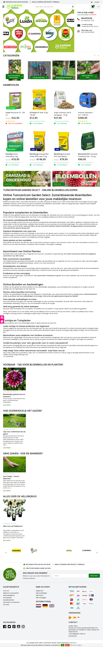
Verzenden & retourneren (11, 602)
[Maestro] (91, 599)
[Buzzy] (34, 550)
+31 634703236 (40, 353)
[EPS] (78, 595)
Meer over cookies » (76, 645)
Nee (67, 645)
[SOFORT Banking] (72, 595)
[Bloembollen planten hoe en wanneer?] (14, 379)
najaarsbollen (7, 224)
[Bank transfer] (78, 591)
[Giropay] (91, 595)
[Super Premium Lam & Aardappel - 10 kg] (63, 99)
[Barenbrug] (16, 550)
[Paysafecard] (91, 603)
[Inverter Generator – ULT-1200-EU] (87, 99)
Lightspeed (72, 643)
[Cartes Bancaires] (91, 591)
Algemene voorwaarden (11, 593)
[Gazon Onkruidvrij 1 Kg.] (15, 141)
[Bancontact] (78, 603)
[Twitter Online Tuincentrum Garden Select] (9, 627)
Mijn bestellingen (41, 593)
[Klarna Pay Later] (85, 599)
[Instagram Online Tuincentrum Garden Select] (23, 627)
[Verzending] (70, 617)
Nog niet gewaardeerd (37, 121)
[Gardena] (86, 550)
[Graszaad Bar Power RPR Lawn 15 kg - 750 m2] (39, 141)
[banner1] (27, 179)
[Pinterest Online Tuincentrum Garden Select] (13, 627)
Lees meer (6, 405)
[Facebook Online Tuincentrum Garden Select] (4, 627)
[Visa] (72, 608)
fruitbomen (50, 275)
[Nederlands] (91, 2)
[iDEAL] (72, 599)
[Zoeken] (73, 6)
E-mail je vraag (65, 353)
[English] (51, 607)
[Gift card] (85, 595)
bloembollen (57, 204)
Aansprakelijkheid (8, 595)
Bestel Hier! (8, 184)
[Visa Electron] (78, 608)
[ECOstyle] (69, 550)
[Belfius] (85, 591)
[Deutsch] (45, 607)
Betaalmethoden (8, 600)
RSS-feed (6, 604)
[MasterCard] (72, 603)
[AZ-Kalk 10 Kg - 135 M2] (39, 99)
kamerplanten (45, 268)
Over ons (6, 591)
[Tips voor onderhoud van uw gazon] (14, 421)
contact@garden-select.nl (77, 634)
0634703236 (73, 636)
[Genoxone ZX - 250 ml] (15, 99)
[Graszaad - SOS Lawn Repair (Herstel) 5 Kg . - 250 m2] (63, 141)
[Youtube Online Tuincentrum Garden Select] (18, 627)
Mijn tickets (39, 595)
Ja (62, 645)
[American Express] (72, 591)
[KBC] (78, 599)
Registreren (39, 591)
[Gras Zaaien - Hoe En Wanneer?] (14, 464)
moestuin (13, 204)
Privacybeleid (7, 598)
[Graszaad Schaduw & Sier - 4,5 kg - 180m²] (87, 141)
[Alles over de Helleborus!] (14, 510)
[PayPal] (85, 603)
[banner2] (76, 179)
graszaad (63, 328)
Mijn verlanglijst (41, 598)
